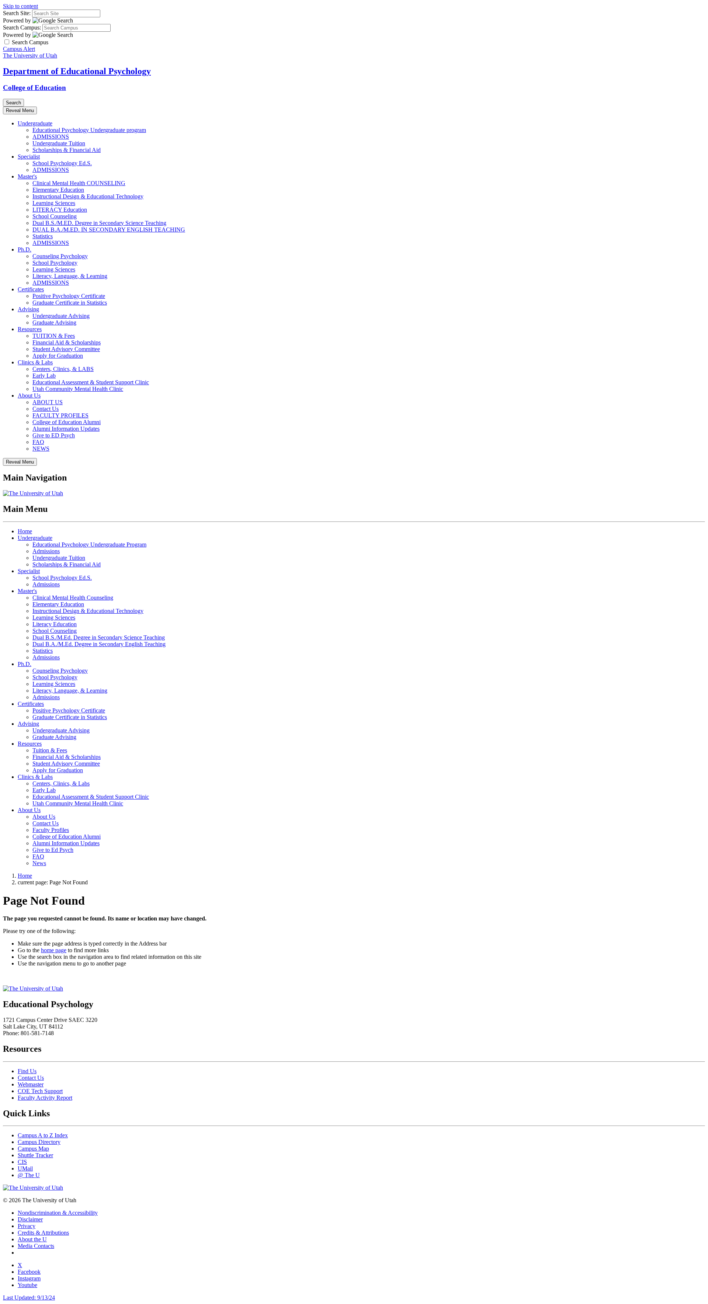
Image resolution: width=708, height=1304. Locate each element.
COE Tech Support (40, 1091)
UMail (25, 1168)
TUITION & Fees (53, 336)
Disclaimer (30, 1219)
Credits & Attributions (43, 1233)
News (39, 863)
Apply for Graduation (57, 356)
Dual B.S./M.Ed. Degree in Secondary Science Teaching (98, 637)
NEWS (40, 448)
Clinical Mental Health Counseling (72, 597)
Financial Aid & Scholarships (66, 342)
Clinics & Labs (35, 362)
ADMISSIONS (50, 136)
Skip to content (20, 6)
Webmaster (31, 1084)
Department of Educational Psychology (77, 71)
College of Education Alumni (66, 422)
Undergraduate (35, 123)
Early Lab (44, 375)
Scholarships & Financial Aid (66, 150)
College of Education (34, 87)
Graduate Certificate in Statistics (69, 302)
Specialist (29, 156)
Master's (27, 176)
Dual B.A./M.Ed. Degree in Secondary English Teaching (99, 644)
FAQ (38, 442)
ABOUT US (47, 402)
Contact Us (45, 409)
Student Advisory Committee (66, 349)
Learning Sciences (53, 203)
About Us (29, 395)
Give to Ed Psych (52, 850)
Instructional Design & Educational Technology (87, 196)
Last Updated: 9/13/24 (29, 1297)
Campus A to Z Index (43, 1135)
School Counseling (54, 216)
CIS (22, 1162)
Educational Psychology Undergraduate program (89, 130)
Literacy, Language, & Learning (69, 276)
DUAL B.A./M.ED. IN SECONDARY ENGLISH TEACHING (108, 229)
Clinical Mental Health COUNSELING (78, 183)
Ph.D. (24, 249)
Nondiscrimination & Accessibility (58, 1213)
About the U (32, 1239)
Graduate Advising (54, 322)
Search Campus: (22, 27)
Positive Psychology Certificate (68, 296)
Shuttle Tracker (35, 1155)
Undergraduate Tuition (58, 143)
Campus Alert (19, 49)
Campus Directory (39, 1142)
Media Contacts (36, 1246)
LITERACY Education (59, 210)
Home (25, 531)
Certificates (31, 289)
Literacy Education (54, 624)
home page (53, 950)
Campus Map (33, 1148)
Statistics (42, 236)
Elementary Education (58, 190)
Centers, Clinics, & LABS (63, 369)
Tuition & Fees (49, 750)
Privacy (26, 1226)
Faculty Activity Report (45, 1098)
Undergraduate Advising (61, 316)
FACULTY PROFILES (60, 415)
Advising (28, 309)
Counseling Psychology (60, 256)
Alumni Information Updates (66, 429)
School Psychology (54, 263)
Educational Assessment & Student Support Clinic (90, 382)
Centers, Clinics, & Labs (61, 783)
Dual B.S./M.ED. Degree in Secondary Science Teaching (99, 223)
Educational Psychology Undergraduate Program (89, 544)
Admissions (46, 551)
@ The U (29, 1175)
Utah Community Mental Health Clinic (77, 389)
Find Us (27, 1071)
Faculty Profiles (50, 830)
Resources (30, 329)
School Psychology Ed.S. (62, 163)
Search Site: (17, 13)
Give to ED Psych (53, 435)
